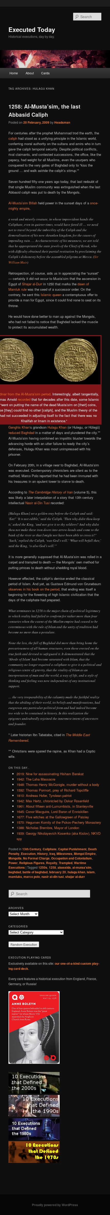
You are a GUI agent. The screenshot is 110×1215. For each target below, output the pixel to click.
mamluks (15, 876)
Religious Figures (32, 862)
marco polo (32, 876)
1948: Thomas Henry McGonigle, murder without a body (58, 784)
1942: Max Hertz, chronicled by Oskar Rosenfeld (53, 800)
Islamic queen (51, 294)
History (42, 853)
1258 (52, 867)
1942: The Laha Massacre (36, 779)
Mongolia (14, 858)
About (30, 73)
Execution (28, 853)
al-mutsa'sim (81, 867)
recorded (24, 399)
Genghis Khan (18, 427)
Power (13, 862)
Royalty (51, 862)
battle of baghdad (35, 872)
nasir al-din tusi (52, 876)
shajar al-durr (75, 876)
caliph (12, 138)
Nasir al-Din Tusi (37, 502)
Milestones (64, 853)
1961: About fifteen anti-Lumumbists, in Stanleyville (55, 806)
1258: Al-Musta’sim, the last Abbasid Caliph (44, 110)
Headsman (62, 122)
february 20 (57, 872)
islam (91, 872)
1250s (42, 867)
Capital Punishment (72, 849)
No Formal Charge (36, 858)
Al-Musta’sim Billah (22, 202)
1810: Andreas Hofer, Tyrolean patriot (44, 795)
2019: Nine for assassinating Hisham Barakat (50, 773)
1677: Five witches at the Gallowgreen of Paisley (53, 817)
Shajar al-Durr (32, 283)
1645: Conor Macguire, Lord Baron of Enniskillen (52, 811)
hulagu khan (76, 872)
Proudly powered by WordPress (55, 1204)
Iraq (52, 853)
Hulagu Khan (57, 427)
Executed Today (31, 29)
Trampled (65, 862)
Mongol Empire (85, 853)
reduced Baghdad (21, 432)
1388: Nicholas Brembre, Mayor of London (48, 827)
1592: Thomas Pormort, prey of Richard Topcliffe (53, 790)
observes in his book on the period (33, 589)
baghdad (14, 872)
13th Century (31, 849)
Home (13, 73)
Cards (45, 73)
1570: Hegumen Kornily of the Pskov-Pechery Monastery (59, 822)
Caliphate (50, 849)
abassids (64, 867)
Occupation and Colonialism (71, 858)
